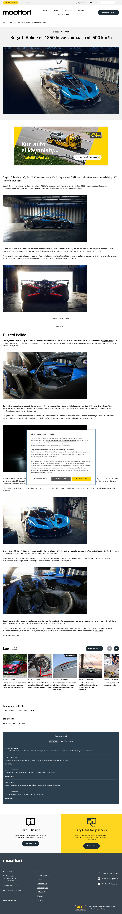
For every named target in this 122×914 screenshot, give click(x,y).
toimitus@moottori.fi (10, 885)
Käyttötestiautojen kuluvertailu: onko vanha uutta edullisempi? (25, 794)
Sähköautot (90, 680)
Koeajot (39, 879)
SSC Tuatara (99, 630)
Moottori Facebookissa (110, 873)
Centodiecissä (73, 406)
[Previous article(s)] (109, 648)
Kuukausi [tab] (69, 741)
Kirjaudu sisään (82, 3)
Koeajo (13, 680)
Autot (39, 871)
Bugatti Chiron (107, 340)
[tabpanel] (61, 773)
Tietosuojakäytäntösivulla (45, 470)
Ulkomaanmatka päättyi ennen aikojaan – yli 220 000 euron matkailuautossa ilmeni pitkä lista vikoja (37, 760)
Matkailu (40, 900)
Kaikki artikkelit (93, 648)
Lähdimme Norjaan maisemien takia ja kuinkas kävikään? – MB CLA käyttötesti (30, 772)
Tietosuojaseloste (9, 900)
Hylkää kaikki (61, 478)
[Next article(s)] (116, 648)
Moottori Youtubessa (109, 884)
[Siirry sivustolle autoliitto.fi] (80, 908)
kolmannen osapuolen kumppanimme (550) (61, 440)
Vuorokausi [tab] (53, 741)
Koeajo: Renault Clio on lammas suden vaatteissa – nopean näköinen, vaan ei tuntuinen (32, 785)
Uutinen (11, 23)
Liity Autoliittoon (9, 3)
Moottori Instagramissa (110, 878)
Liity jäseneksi (90, 846)
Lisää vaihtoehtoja (40, 478)
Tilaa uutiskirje (25, 3)
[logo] (17, 14)
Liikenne (40, 896)
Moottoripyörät (42, 887)
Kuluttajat (64, 680)
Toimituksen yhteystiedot (12, 890)
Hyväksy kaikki (81, 478)
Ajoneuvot (65, 32)
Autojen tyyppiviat (43, 875)
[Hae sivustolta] (113, 2)
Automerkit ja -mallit (107, 12)
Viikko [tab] (62, 741)
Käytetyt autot (42, 883)
